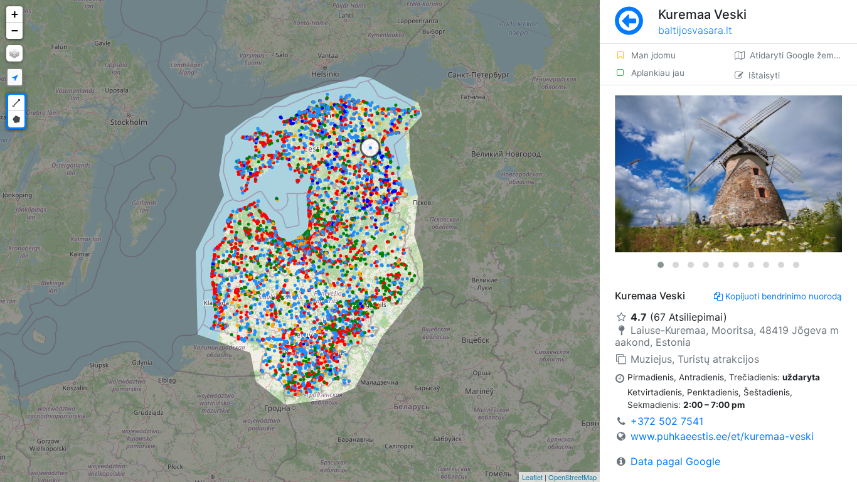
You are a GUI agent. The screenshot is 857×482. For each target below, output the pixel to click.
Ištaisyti (764, 75)
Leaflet (532, 477)
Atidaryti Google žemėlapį (801, 55)
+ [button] (14, 14)
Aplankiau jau (657, 73)
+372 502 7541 (667, 421)
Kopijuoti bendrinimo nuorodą (783, 296)
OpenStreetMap (572, 477)
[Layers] (14, 53)
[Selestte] (728, 173)
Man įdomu (653, 55)
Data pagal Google (675, 461)
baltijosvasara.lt (695, 30)
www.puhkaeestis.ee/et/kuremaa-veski (722, 436)
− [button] (14, 30)
